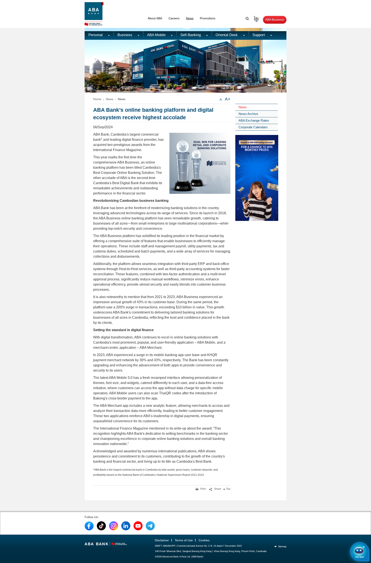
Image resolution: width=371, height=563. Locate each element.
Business (125, 35)
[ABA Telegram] (150, 525)
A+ (227, 98)
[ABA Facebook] (89, 525)
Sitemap (282, 546)
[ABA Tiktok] (101, 525)
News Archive (248, 114)
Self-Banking (191, 35)
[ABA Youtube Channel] (138, 525)
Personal (96, 35)
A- (221, 99)
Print (203, 488)
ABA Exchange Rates (254, 120)
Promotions (207, 18)
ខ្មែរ (255, 18)
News (189, 18)
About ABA (155, 18)
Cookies (204, 540)
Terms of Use (184, 540)
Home (97, 99)
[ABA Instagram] (113, 525)
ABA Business (274, 19)
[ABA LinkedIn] (125, 525)
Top (228, 488)
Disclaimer (162, 540)
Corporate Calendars (253, 127)
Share (217, 488)
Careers (174, 18)
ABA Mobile (157, 35)
